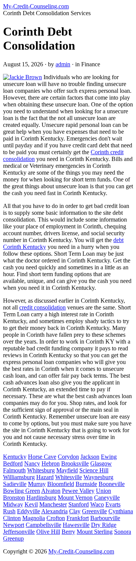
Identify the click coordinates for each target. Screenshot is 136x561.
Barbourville (105, 518)
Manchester (53, 504)
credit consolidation (42, 307)
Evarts (113, 504)
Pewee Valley (78, 491)
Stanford (78, 504)
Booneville (112, 484)
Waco (97, 504)
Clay (74, 511)
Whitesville (68, 477)
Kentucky (14, 456)
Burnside (86, 484)
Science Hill (93, 470)
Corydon (68, 456)
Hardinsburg (41, 497)
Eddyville (28, 511)
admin (63, 64)
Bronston (14, 497)
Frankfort (77, 518)
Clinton (12, 518)
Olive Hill (48, 531)
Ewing (109, 456)
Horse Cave (42, 456)
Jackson (89, 456)
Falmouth (14, 470)
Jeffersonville (19, 531)
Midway (13, 504)
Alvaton (50, 491)
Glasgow (101, 463)
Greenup (13, 538)
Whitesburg (41, 470)
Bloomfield (60, 484)
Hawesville (76, 525)
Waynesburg (98, 477)
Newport (13, 525)
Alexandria (54, 511)
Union (103, 491)
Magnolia (33, 518)
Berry (68, 531)
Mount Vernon (75, 497)
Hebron (51, 463)
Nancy (32, 463)
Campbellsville (43, 525)
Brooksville (75, 463)
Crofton (55, 518)
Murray (37, 484)
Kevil (31, 504)
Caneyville (107, 497)
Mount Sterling (95, 531)
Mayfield (67, 470)
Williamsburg (19, 477)
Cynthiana (120, 511)
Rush (9, 511)
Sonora (122, 531)
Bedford (13, 463)
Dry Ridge (103, 525)
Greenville (94, 511)
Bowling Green (21, 491)
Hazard (45, 477)
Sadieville (14, 484)
